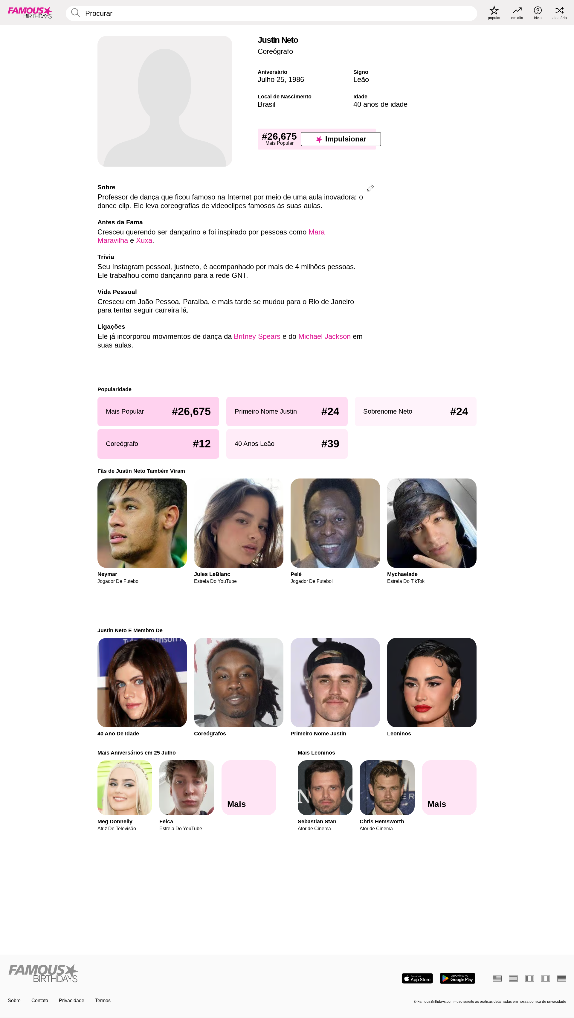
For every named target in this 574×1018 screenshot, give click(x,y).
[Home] (145, 974)
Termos (103, 1000)
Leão (361, 79)
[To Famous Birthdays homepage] (30, 12)
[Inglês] (497, 979)
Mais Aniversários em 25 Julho (136, 752)
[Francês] (529, 979)
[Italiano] (545, 979)
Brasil (266, 104)
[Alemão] (561, 979)
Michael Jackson (324, 336)
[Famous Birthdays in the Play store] (457, 978)
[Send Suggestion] (370, 189)
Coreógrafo (275, 51)
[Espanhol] (513, 979)
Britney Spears (257, 336)
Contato (39, 1000)
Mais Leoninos (316, 752)
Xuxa (144, 240)
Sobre (14, 1000)
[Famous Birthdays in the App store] (417, 978)
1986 (296, 79)
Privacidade (71, 1000)
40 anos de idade (380, 104)
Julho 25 (271, 79)
